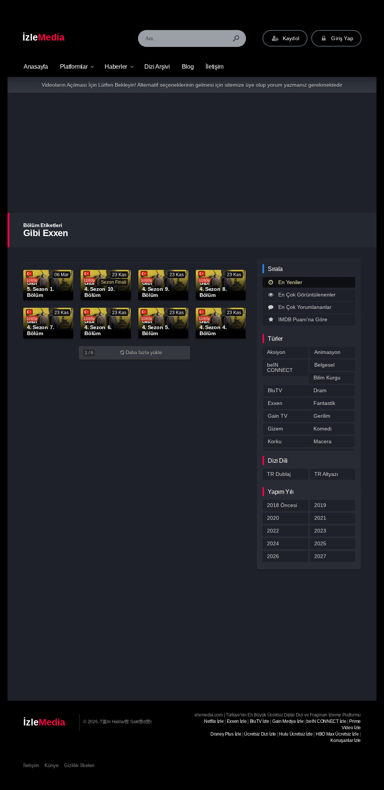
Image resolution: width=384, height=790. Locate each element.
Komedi (323, 429)
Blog (188, 66)
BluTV (275, 390)
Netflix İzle (214, 721)
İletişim (215, 66)
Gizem (275, 429)
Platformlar (74, 66)
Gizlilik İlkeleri (79, 765)
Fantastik (324, 403)
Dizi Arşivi (157, 66)
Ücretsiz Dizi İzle (260, 734)
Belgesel (324, 365)
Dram (320, 390)
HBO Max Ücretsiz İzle (337, 734)
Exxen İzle (237, 721)
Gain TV (277, 416)
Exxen (275, 403)
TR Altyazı (326, 474)
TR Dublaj (279, 474)
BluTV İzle (259, 721)
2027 (320, 556)
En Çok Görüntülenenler (307, 295)
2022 (273, 531)
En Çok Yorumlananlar (305, 307)
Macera (323, 441)
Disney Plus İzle (225, 734)
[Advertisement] (192, 152)
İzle (43, 37)
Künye (51, 765)
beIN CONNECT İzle (326, 721)
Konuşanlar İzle (345, 740)
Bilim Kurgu (327, 378)
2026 (273, 556)
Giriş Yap (341, 38)
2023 (320, 531)
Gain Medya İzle (288, 721)
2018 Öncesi (282, 505)
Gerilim (322, 416)
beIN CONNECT (280, 367)
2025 (320, 543)
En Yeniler (290, 282)
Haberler (116, 66)
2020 (273, 518)
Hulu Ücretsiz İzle (296, 734)
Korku (275, 441)
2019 (320, 505)
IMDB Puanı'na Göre (302, 319)
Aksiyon (276, 352)
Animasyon (327, 352)
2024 (273, 543)
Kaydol (290, 38)
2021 (320, 518)
